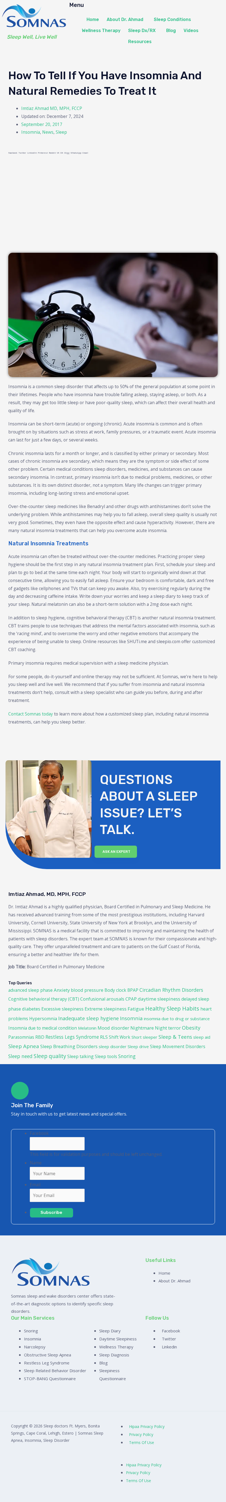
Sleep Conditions (172, 19)
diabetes (31, 1009)
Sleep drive (138, 1046)
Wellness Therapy (101, 30)
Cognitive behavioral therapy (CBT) (43, 999)
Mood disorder (113, 1028)
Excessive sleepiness (62, 1009)
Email (35, 1185)
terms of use (141, 1442)
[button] (126, 19)
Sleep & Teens (175, 1036)
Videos (191, 30)
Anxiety (62, 990)
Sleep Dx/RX (142, 30)
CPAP (131, 999)
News (47, 132)
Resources (140, 41)
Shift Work (119, 1037)
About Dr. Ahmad (125, 19)
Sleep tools (106, 1056)
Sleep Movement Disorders (177, 1046)
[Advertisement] (113, 203)
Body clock (115, 990)
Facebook (39, 1133)
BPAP (132, 990)
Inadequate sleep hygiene (88, 1018)
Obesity (191, 1027)
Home (93, 19)
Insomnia (30, 132)
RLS (104, 1037)
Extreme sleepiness (106, 1009)
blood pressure (87, 990)
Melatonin (87, 1028)
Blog (171, 30)
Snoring (127, 1056)
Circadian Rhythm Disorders (171, 990)
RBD (39, 1037)
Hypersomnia (43, 1019)
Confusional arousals (102, 999)
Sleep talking (80, 1056)
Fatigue (136, 1009)
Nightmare (142, 1028)
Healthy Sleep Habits (172, 1008)
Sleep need (20, 1056)
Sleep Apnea (23, 1046)
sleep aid (201, 1037)
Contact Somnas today (30, 714)
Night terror (168, 1028)
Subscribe (51, 1212)
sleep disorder (113, 1046)
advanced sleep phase (30, 990)
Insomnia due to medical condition (42, 1028)
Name (36, 1163)
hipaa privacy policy (147, 1426)
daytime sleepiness (159, 999)
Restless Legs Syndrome (72, 1036)
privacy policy (141, 1434)
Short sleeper (144, 1037)
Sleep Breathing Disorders (69, 1046)
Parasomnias (21, 1037)
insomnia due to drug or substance (177, 1018)
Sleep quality (50, 1056)
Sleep (61, 132)
